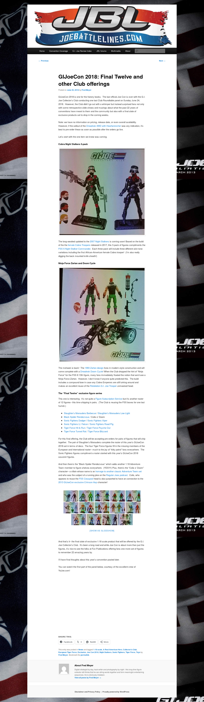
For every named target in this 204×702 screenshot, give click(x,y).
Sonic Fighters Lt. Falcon (76, 424)
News (80, 649)
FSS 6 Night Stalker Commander (74, 248)
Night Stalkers (105, 652)
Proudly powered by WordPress (115, 691)
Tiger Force (130, 652)
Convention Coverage (58, 51)
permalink (85, 655)
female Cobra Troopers (79, 244)
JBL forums (101, 51)
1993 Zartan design (94, 367)
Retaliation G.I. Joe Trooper (103, 385)
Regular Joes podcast (117, 475)
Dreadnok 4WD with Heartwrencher (103, 125)
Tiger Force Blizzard (98, 431)
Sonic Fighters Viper (97, 420)
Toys (138, 652)
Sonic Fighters (118, 652)
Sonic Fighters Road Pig (101, 424)
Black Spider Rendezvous (76, 416)
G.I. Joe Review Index (82, 51)
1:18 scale (97, 649)
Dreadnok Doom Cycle (91, 371)
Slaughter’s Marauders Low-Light (114, 413)
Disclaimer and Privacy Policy (87, 691)
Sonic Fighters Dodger (75, 420)
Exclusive (82, 652)
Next (162, 60)
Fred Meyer (86, 90)
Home (42, 51)
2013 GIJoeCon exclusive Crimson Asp (77, 482)
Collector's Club (130, 649)
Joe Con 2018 (93, 652)
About (127, 51)
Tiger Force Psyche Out (98, 427)
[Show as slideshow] (102, 530)
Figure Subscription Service (108, 398)
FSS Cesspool (86, 478)
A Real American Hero (112, 649)
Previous (44, 60)
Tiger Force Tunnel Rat (75, 431)
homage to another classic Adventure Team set (119, 471)
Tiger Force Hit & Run (74, 427)
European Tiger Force (67, 652)
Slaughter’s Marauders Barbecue (80, 413)
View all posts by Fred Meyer (88, 677)
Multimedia (116, 51)
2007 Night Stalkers (99, 241)
